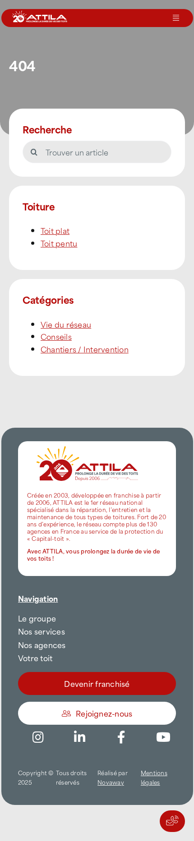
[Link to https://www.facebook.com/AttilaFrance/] (121, 737)
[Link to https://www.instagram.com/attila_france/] (38, 737)
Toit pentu (59, 243)
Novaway (110, 781)
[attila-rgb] (88, 445)
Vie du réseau (66, 324)
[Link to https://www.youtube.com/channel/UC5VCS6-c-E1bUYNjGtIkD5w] (163, 737)
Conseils (56, 336)
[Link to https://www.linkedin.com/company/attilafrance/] (79, 737)
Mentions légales (154, 777)
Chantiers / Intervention (85, 349)
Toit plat (55, 230)
